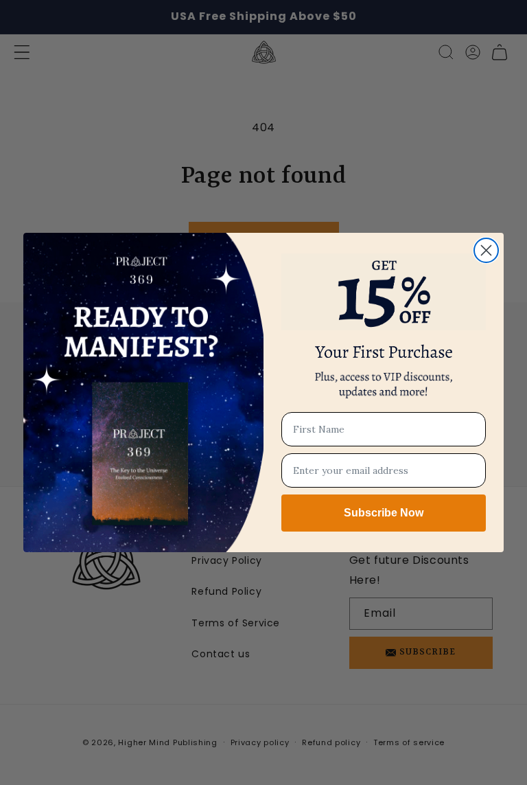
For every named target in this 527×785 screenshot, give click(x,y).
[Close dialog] (486, 250)
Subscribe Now (383, 513)
